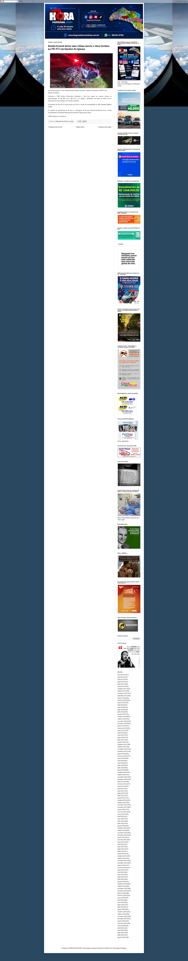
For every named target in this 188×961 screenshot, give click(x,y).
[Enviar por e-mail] (78, 121)
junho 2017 (121, 681)
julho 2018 (121, 712)
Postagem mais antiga (104, 127)
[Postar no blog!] (80, 121)
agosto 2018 (121, 714)
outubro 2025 (122, 914)
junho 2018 (121, 709)
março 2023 (121, 842)
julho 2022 (121, 823)
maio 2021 (121, 791)
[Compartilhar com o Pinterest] (86, 121)
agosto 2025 (121, 909)
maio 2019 (121, 735)
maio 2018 (121, 707)
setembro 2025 (122, 911)
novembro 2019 (122, 749)
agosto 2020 (121, 770)
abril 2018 (121, 705)
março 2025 (121, 898)
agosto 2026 (121, 937)
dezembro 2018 (122, 723)
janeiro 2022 (121, 809)
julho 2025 (121, 907)
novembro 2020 (122, 777)
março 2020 (121, 758)
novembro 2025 (122, 916)
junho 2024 (121, 877)
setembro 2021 (122, 800)
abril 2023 (121, 844)
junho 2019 (121, 737)
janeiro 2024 (121, 865)
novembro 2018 (122, 721)
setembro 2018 (122, 716)
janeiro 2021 (121, 781)
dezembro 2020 (122, 779)
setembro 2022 (122, 828)
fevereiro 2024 (122, 867)
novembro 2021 (122, 805)
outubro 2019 (122, 746)
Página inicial (80, 127)
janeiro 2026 (121, 921)
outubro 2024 (122, 886)
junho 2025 (121, 905)
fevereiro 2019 (122, 728)
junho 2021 (121, 793)
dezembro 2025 (122, 918)
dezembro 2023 (122, 863)
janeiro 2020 (121, 754)
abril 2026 (121, 928)
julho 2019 (121, 740)
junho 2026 (121, 932)
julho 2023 (121, 851)
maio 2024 (121, 874)
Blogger (123, 948)
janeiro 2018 (121, 698)
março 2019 (121, 730)
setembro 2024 (122, 884)
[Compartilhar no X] (82, 121)
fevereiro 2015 (122, 675)
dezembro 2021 (122, 807)
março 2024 (121, 870)
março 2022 (121, 814)
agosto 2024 (121, 881)
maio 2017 (121, 679)
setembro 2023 (122, 856)
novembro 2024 (122, 888)
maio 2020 (121, 763)
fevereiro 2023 (122, 839)
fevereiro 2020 (122, 756)
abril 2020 (121, 760)
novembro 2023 (122, 860)
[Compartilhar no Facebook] (84, 121)
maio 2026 (121, 930)
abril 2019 (121, 733)
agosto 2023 (121, 853)
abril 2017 (121, 677)
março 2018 (121, 702)
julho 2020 (121, 767)
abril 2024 (121, 872)
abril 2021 (121, 788)
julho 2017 (121, 684)
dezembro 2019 (122, 751)
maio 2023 (121, 846)
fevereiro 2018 (122, 700)
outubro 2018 (122, 719)
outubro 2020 (122, 774)
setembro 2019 (122, 744)
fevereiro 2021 (122, 784)
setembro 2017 (122, 688)
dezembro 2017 (122, 695)
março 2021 (121, 786)
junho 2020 (121, 765)
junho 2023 (121, 849)
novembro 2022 (122, 832)
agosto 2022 (121, 826)
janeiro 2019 (121, 726)
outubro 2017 (122, 691)
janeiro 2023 (121, 837)
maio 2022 (121, 819)
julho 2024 (121, 879)
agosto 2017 (121, 686)
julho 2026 (121, 935)
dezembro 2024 (122, 891)
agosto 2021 (121, 798)
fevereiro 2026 (122, 923)
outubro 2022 (122, 830)
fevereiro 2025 (122, 895)
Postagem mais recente (55, 127)
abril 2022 (121, 816)
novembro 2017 (122, 693)
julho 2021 (121, 795)
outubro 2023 (122, 858)
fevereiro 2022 (122, 812)
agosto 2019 (121, 742)
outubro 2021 (122, 802)
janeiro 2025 (121, 893)
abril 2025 (121, 900)
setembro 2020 (122, 772)
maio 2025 (121, 902)
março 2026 (121, 925)
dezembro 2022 (122, 835)
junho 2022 (121, 821)
